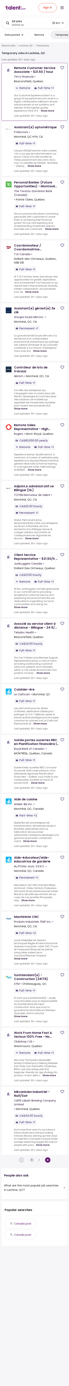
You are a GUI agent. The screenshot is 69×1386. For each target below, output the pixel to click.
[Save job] (62, 67)
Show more (47, 110)
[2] (47, 1160)
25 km (56, 23)
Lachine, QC (26, 45)
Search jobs (9, 45)
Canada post (22, 1224)
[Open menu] (62, 7)
